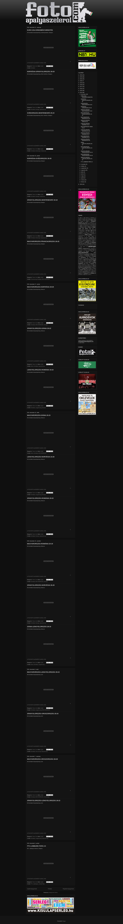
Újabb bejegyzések (32, 888)
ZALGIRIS (80, 274)
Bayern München (86, 220)
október (83, 166)
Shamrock (84, 264)
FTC (32, 883)
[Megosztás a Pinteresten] (52, 66)
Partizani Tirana (82, 261)
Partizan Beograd (92, 259)
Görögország (80, 237)
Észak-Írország (93, 229)
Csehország (94, 223)
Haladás (80, 238)
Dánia (32, 366)
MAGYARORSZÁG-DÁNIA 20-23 (38, 415)
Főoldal (50, 888)
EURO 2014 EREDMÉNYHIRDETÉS (40, 30)
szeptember (84, 168)
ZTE (89, 274)
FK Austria (93, 233)
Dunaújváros (93, 226)
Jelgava (93, 240)
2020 (81, 80)
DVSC (89, 227)
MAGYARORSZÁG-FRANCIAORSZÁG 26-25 (43, 241)
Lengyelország (38, 407)
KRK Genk (82, 246)
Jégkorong (88, 240)
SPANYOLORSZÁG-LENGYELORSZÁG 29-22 (43, 800)
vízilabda (92, 273)
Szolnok (94, 268)
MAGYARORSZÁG (46, 279)
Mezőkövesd (81, 253)
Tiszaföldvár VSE (87, 270)
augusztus (83, 170)
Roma (87, 263)
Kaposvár (87, 241)
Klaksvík (94, 243)
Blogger (64, 921)
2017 (81, 86)
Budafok (87, 221)
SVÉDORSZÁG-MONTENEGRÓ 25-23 (40, 113)
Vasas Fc (80, 273)
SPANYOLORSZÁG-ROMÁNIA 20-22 (40, 498)
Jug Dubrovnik (81, 241)
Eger (93, 228)
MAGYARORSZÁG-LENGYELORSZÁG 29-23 (43, 672)
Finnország (92, 232)
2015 (81, 90)
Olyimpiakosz (86, 258)
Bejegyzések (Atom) (53, 892)
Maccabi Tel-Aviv (89, 251)
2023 (81, 77)
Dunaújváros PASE (83, 227)
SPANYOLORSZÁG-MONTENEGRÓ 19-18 (42, 200)
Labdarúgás (35, 883)
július (82, 172)
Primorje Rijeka (88, 262)
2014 (81, 92)
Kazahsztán (80, 242)
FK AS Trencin (86, 233)
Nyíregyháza (83, 257)
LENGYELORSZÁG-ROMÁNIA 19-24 (40, 370)
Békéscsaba (93, 220)
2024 (81, 75)
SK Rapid (93, 264)
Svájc (79, 268)
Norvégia (37, 109)
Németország (88, 256)
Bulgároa (86, 222)
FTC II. (93, 235)
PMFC (94, 261)
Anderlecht (92, 217)
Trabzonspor (93, 270)
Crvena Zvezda (81, 223)
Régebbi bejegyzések (68, 888)
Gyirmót (86, 237)
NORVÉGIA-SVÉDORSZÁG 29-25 (39, 158)
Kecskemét (87, 242)
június (82, 174)
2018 (81, 84)
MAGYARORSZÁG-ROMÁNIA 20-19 (40, 544)
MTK (92, 255)
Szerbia (90, 268)
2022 (81, 78)
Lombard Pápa (42, 883)
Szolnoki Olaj (90, 269)
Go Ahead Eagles (90, 236)
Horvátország (91, 238)
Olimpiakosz (80, 258)
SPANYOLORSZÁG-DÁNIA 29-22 (39, 328)
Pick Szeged (89, 261)
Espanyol (87, 229)
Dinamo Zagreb (87, 226)
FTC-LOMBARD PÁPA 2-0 (36, 846)
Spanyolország (43, 109)
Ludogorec (80, 251)
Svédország (43, 150)
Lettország (92, 248)
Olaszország (91, 257)
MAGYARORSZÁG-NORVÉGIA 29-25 (40, 287)
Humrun (79, 240)
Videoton (86, 273)
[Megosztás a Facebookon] (51, 66)
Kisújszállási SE (83, 243)
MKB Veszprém (93, 253)
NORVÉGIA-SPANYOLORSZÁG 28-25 (41, 71)
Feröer (86, 232)
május (82, 176)
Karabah (93, 241)
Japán (84, 240)
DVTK (86, 228)
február (83, 181)
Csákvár (88, 223)
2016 (81, 88)
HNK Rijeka (85, 238)
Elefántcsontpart (81, 229)
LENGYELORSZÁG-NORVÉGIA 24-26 (40, 457)
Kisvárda (89, 243)
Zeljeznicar (85, 274)
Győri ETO (92, 237)
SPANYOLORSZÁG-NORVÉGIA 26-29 (40, 585)
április (82, 177)
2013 (81, 184)
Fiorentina (80, 233)
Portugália (81, 262)
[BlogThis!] (48, 66)
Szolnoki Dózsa (83, 269)
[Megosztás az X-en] (49, 66)
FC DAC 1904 (89, 231)
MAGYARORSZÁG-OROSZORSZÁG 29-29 (42, 759)
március (83, 179)
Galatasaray (80, 236)
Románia (44, 407)
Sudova (93, 267)
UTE (84, 272)
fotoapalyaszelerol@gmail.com (85, 341)
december (83, 94)
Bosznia (81, 221)
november (83, 164)
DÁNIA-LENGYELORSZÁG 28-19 (39, 626)
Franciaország (34, 279)
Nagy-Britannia (80, 256)
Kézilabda (33, 68)
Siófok (88, 264)
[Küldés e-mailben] (47, 66)
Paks (84, 259)
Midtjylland (87, 253)
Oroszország (38, 751)
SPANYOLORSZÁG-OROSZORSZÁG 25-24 (42, 713)
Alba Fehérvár (86, 217)
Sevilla (79, 264)
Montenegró (38, 150)
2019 (81, 82)
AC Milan (80, 217)
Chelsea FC (92, 222)
